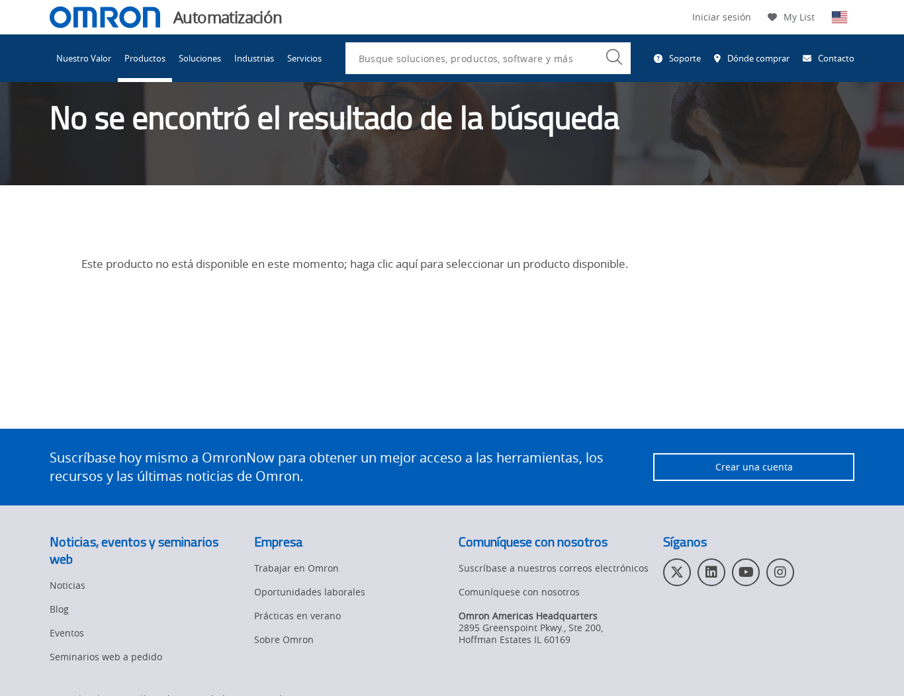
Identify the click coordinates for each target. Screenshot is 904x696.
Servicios (304, 58)
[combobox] (488, 58)
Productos (144, 58)
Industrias (254, 58)
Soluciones (200, 58)
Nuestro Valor (83, 58)
